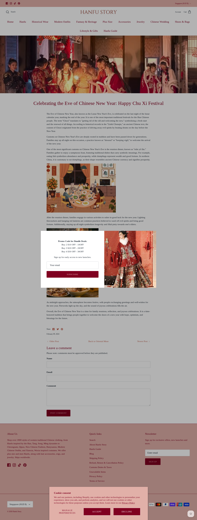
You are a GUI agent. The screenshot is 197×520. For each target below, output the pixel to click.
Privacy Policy (128, 503)
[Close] (152, 234)
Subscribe (72, 274)
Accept (97, 511)
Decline (127, 511)
